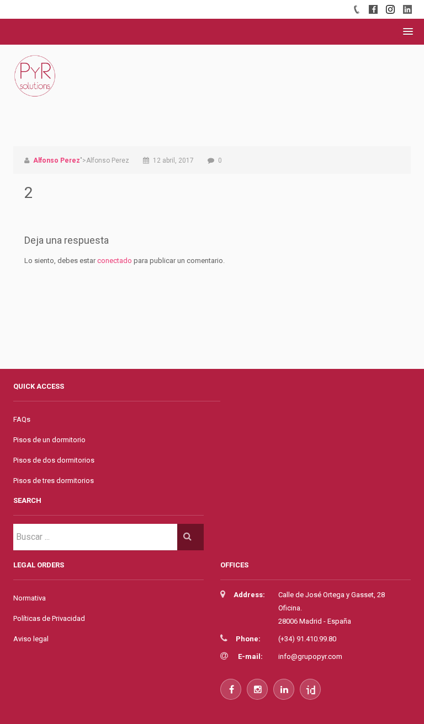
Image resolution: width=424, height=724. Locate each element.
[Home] (35, 88)
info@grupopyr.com (310, 656)
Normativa (29, 598)
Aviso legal (31, 639)
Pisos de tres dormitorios (53, 480)
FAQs (21, 419)
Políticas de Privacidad (49, 618)
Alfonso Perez (56, 160)
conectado (114, 260)
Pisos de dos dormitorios (53, 460)
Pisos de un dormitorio (49, 440)
